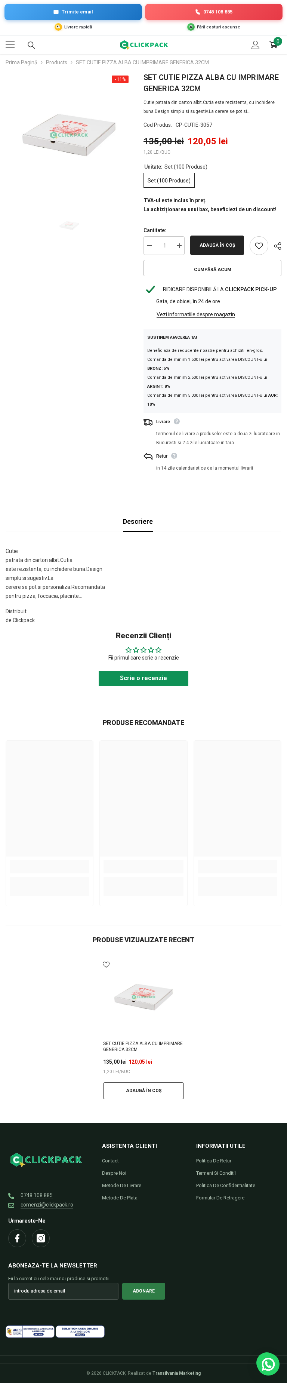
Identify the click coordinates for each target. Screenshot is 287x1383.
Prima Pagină (21, 62)
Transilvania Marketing (176, 1373)
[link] (49, 866)
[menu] (10, 44)
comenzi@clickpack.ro (47, 1205)
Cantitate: (155, 230)
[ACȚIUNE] (274, 246)
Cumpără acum (212, 269)
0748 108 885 (37, 1195)
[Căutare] (31, 45)
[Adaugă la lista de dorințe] (259, 245)
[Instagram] (41, 1238)
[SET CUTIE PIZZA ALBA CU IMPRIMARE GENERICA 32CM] (143, 997)
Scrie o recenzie (143, 678)
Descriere (138, 521)
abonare (144, 1291)
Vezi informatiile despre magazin (196, 314)
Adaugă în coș (217, 245)
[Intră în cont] (255, 45)
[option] (69, 135)
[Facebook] (17, 1238)
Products (56, 62)
